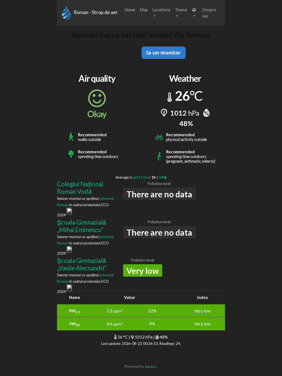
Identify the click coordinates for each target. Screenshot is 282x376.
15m (144, 177)
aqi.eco (150, 366)
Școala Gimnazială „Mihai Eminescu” (81, 226)
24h (162, 177)
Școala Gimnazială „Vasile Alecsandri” (82, 264)
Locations (161, 9)
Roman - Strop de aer (96, 12)
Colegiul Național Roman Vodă (80, 187)
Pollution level (159, 183)
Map (144, 9)
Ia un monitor (163, 52)
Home (129, 9)
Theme (181, 9)
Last (134, 177)
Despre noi (209, 12)
